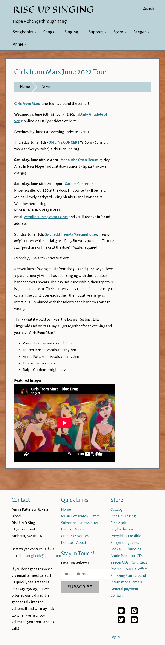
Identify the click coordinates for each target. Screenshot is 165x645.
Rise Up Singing (123, 516)
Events (66, 529)
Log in (115, 637)
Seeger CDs (119, 562)
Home (25, 87)
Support (96, 32)
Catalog (116, 509)
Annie (18, 44)
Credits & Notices (75, 536)
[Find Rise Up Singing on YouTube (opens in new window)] (134, 622)
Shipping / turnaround (128, 576)
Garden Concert (77, 184)
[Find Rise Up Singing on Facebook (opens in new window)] (121, 613)
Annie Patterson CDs (126, 556)
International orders (126, 582)
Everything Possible (125, 536)
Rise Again (118, 523)
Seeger (139, 32)
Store (118, 32)
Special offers (136, 569)
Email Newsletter (75, 563)
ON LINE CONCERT (64, 142)
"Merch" (116, 569)
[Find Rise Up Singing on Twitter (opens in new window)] (121, 622)
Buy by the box (121, 529)
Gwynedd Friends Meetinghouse (70, 234)
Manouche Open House (79, 160)
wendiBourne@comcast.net (46, 217)
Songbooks (23, 32)
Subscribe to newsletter (79, 523)
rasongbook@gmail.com (41, 556)
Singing (71, 32)
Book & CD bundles (125, 549)
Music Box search (74, 516)
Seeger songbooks (124, 543)
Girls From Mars (27, 104)
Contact (21, 500)
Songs (48, 32)
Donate (67, 543)
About (81, 543)
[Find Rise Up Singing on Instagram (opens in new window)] (134, 613)
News (45, 87)
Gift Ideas (139, 562)
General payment (124, 589)
